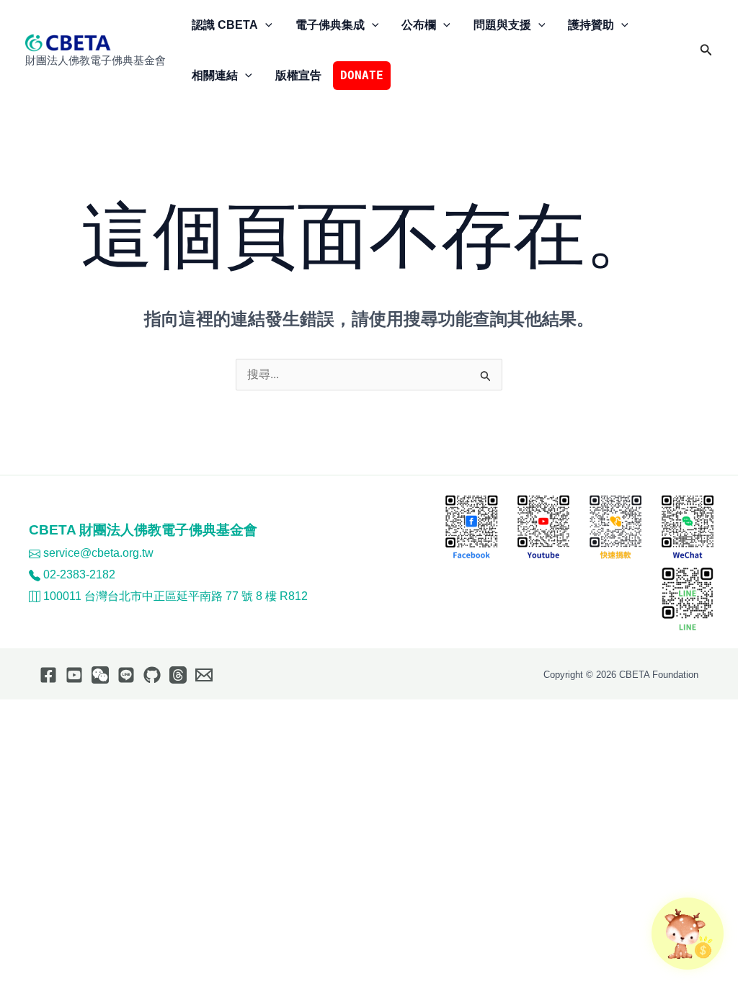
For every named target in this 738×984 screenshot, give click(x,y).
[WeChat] (100, 675)
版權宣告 (298, 75)
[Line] (126, 675)
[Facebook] (48, 675)
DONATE (361, 75)
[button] (265, 25)
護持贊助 (591, 25)
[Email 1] (204, 675)
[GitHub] (152, 675)
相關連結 (215, 75)
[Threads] (178, 675)
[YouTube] (74, 675)
